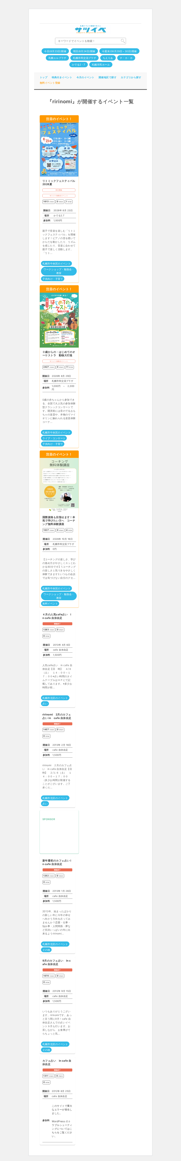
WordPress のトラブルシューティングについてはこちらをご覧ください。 (62, 1129)
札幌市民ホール (101, 64)
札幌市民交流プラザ (84, 57)
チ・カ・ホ (126, 57)
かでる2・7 (78, 64)
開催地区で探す (107, 77)
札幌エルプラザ (57, 57)
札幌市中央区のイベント (56, 263)
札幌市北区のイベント (55, 697)
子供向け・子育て (52, 278)
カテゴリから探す (131, 77)
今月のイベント (85, 77)
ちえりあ (108, 57)
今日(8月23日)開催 (55, 51)
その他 (46, 949)
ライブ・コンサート (53, 438)
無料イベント (50, 603)
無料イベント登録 (50, 82)
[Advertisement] (59, 838)
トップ (43, 77)
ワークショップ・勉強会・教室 (58, 271)
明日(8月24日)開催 (84, 51)
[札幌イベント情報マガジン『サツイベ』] (90, 29)
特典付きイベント (62, 77)
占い (45, 703)
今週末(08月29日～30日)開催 (119, 51)
